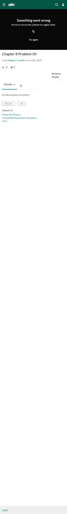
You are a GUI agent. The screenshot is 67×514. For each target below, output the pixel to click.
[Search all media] (56, 4)
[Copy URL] (33, 31)
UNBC (5, 510)
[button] (7, 84)
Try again (33, 39)
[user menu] (63, 4)
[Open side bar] (4, 4)
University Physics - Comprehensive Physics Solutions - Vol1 (20, 118)
